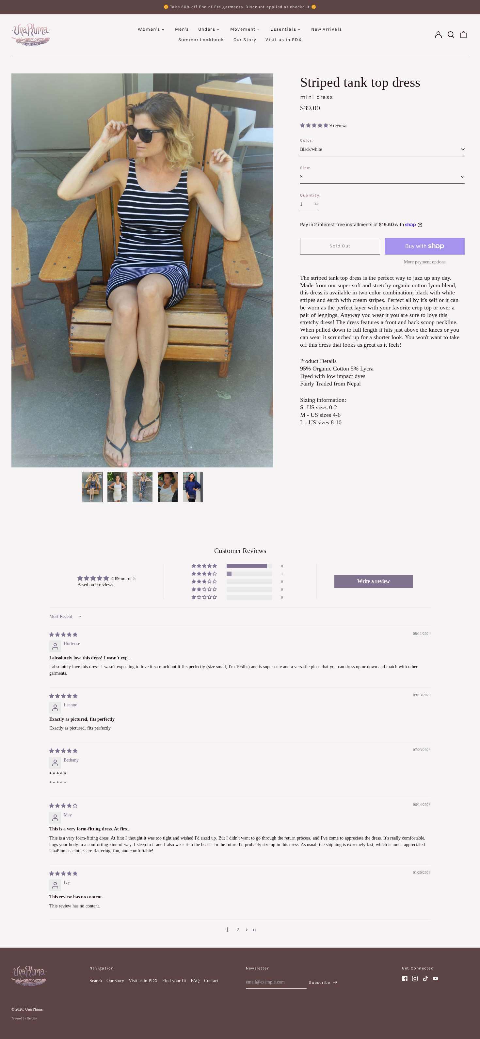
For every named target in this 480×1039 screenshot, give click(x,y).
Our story (115, 980)
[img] (63, 634)
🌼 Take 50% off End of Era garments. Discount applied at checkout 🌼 (240, 7)
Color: (306, 140)
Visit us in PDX (283, 39)
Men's (182, 29)
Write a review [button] (373, 581)
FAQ (195, 980)
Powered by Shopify (24, 1018)
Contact (211, 980)
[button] (451, 34)
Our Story (245, 39)
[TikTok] (425, 979)
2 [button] (238, 929)
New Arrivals (326, 29)
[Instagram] (415, 979)
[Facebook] (405, 979)
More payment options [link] (424, 262)
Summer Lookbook (201, 39)
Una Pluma (33, 1009)
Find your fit (174, 980)
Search (95, 980)
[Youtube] (436, 979)
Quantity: (310, 195)
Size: (305, 167)
